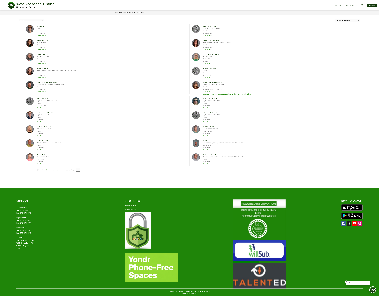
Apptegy (194, 293)
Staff (141, 12)
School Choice (130, 209)
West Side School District (125, 12)
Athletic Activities (131, 205)
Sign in (372, 5)
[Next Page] (62, 170)
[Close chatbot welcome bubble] (346, 282)
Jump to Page (70, 170)
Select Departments (343, 20)
